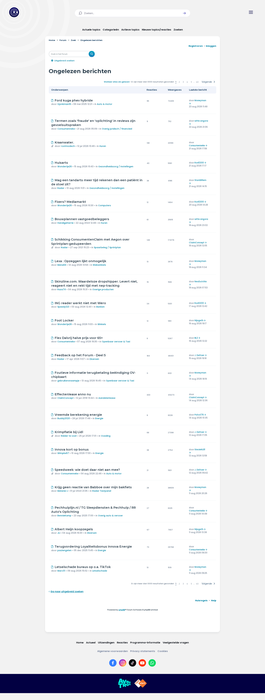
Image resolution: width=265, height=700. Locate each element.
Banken (100, 306)
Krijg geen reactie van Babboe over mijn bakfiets (93, 487)
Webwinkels (99, 264)
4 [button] (187, 82)
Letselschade (99, 570)
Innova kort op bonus (72, 449)
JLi (58, 532)
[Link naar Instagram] (122, 663)
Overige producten (103, 289)
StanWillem (200, 180)
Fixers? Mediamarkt (70, 202)
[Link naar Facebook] (113, 663)
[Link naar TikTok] (132, 663)
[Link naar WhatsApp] (152, 663)
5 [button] (191, 82)
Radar (60, 188)
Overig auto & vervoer (110, 515)
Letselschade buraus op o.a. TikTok (83, 567)
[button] (184, 13)
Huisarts (61, 162)
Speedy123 (63, 306)
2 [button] (179, 82)
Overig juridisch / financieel (117, 128)
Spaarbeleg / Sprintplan (107, 247)
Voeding (105, 435)
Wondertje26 (64, 166)
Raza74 (61, 289)
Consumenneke (66, 128)
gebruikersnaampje (68, 380)
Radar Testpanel (101, 490)
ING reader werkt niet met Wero (80, 303)
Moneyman (200, 100)
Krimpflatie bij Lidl (69, 432)
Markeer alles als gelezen (117, 81)
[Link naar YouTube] (142, 663)
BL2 (196, 338)
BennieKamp (64, 515)
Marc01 (61, 570)
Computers (104, 205)
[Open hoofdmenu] (251, 12)
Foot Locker (64, 320)
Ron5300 (199, 162)
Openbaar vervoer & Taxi (116, 341)
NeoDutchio (200, 281)
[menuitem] (201, 600)
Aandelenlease (106, 398)
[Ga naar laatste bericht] (190, 103)
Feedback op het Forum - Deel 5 (80, 355)
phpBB (122, 609)
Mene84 (61, 264)
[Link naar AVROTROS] (124, 683)
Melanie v (62, 490)
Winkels (102, 324)
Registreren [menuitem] (196, 46)
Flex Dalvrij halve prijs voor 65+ (79, 338)
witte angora (201, 120)
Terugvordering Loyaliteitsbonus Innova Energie (93, 546)
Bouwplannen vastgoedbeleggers (82, 219)
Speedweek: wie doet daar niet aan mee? (87, 470)
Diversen (94, 359)
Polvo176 (199, 414)
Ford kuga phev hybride (74, 100)
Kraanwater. (64, 142)
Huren (102, 146)
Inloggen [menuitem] (211, 46)
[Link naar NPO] (140, 683)
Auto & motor (104, 104)
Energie (99, 418)
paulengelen (64, 550)
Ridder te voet (69, 435)
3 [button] (183, 82)
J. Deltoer (199, 355)
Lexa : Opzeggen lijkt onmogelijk (80, 261)
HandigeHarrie (65, 222)
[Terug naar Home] (14, 12)
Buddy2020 (63, 418)
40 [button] (197, 82)
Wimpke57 (63, 453)
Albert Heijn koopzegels (74, 529)
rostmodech (68, 146)
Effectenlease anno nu (73, 394)
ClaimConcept (196, 242)
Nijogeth (198, 320)
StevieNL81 (199, 449)
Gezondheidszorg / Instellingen (115, 166)
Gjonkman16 (64, 104)
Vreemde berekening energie (78, 415)
